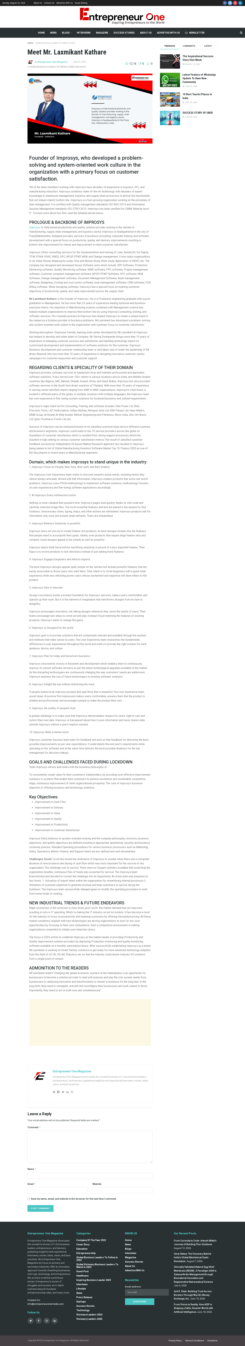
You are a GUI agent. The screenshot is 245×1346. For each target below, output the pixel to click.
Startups (81, 1301)
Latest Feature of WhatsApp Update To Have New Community (199, 78)
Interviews (84, 32)
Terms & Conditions (194, 1340)
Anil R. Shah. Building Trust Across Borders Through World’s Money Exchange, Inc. (193, 1295)
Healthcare (82, 1275)
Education (82, 1248)
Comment (34, 1127)
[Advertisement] (90, 1022)
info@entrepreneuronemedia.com (46, 1304)
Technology (83, 1310)
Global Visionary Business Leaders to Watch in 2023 (97, 1265)
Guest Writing (81, 3)
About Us (38, 3)
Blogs (66, 32)
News (53, 32)
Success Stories (124, 32)
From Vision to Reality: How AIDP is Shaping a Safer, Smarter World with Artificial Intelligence (193, 1308)
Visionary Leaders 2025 (89, 1319)
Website (96, 1184)
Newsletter (196, 32)
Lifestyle (81, 1288)
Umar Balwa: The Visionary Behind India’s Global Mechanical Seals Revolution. (192, 1257)
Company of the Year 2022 (91, 1240)
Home (41, 32)
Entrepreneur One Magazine (53, 61)
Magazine (102, 32)
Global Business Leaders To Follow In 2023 (55, 43)
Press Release (84, 1297)
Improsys (34, 227)
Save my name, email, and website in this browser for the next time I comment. (74, 1198)
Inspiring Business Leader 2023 (93, 1280)
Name (32, 1169)
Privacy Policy (175, 1340)
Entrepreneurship (86, 1253)
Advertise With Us (64, 3)
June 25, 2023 (79, 61)
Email (32, 1183)
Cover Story (83, 1244)
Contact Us (49, 3)
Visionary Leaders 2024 (89, 1314)
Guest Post (82, 1271)
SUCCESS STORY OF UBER (197, 112)
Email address (133, 1286)
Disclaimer (212, 1340)
